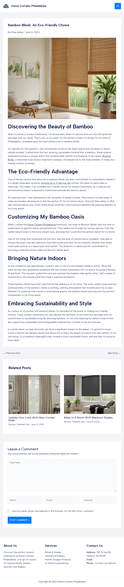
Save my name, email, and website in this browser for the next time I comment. (53, 511)
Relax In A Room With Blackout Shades (88, 417)
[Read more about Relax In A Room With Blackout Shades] (90, 394)
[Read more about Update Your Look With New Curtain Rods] (34, 394)
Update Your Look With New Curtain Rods (31, 419)
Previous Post (11, 353)
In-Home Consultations (57, 563)
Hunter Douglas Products (58, 559)
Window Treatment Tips (18, 424)
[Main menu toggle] (118, 6)
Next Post (114, 353)
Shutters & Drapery (55, 556)
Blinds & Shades (53, 552)
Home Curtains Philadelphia (28, 6)
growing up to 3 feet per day (56, 183)
